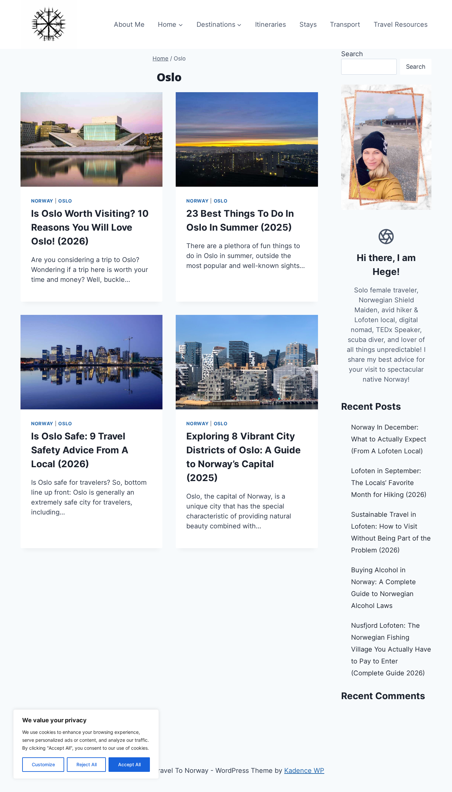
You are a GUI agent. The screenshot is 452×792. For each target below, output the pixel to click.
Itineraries (270, 24)
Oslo (65, 201)
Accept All (129, 764)
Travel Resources (401, 24)
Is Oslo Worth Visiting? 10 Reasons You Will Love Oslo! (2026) (90, 227)
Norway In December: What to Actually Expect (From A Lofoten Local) (388, 439)
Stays (308, 24)
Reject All (86, 764)
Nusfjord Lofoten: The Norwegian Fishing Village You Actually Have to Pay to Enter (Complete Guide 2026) (391, 649)
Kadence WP (304, 770)
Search (352, 54)
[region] (86, 744)
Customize (43, 764)
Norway (42, 201)
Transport (345, 24)
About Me (129, 24)
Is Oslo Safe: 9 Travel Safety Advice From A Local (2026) (79, 450)
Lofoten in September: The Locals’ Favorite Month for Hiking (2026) (389, 483)
